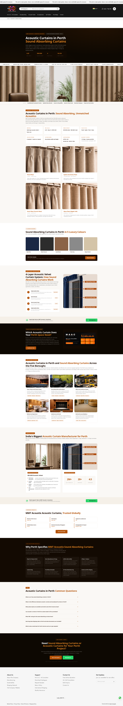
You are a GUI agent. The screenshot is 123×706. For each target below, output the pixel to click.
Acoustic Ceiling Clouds (68, 103)
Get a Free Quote (56, 657)
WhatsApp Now (92, 320)
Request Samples (90, 257)
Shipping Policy (33, 704)
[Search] (57, 8)
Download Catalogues (78, 103)
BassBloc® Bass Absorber (47, 103)
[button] (25, 8)
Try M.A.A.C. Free (30, 348)
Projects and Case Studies (89, 103)
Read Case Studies (61, 531)
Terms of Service (24, 704)
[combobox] (45, 8)
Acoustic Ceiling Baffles (58, 103)
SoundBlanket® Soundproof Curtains (34, 103)
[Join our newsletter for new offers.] (113, 681)
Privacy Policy (17, 704)
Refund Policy (10, 704)
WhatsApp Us (68, 657)
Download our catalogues (59, 258)
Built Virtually (113, 704)
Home (8, 18)
